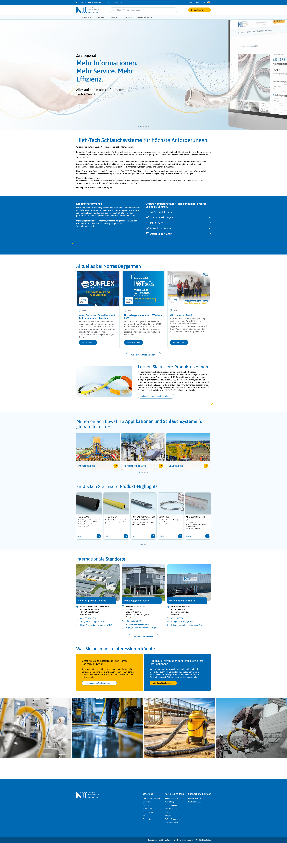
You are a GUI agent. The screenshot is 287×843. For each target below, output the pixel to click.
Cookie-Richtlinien (203, 840)
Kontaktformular (171, 822)
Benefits (168, 812)
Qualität (146, 802)
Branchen (100, 17)
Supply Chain (148, 809)
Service (146, 805)
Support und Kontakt (115, 2)
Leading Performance (151, 798)
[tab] (138, 126)
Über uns (79, 2)
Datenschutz (170, 840)
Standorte (147, 819)
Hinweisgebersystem (185, 840)
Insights (168, 816)
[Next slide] (212, 451)
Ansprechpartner (195, 798)
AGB (161, 840)
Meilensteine (148, 812)
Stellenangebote (171, 798)
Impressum (152, 840)
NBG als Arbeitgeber (173, 809)
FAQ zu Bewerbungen (173, 819)
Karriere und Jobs (95, 2)
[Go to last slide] (74, 451)
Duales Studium (171, 805)
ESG (144, 816)
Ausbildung (169, 802)
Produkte (85, 17)
